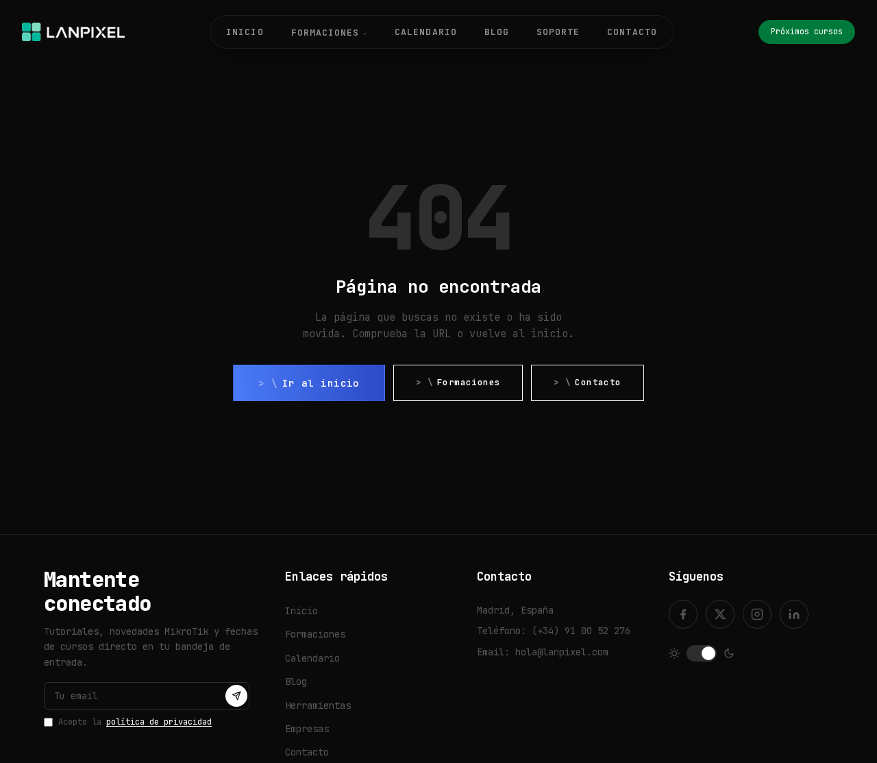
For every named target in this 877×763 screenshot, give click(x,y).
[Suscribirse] (236, 696)
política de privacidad (159, 721)
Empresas (307, 729)
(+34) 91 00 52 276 (581, 631)
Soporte (558, 32)
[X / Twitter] (720, 614)
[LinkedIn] (794, 614)
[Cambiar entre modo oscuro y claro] (702, 653)
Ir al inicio (321, 382)
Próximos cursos (807, 31)
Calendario (426, 32)
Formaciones (468, 382)
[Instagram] (757, 614)
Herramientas (318, 705)
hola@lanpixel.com (561, 652)
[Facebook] (683, 614)
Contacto (631, 32)
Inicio (244, 32)
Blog (496, 32)
